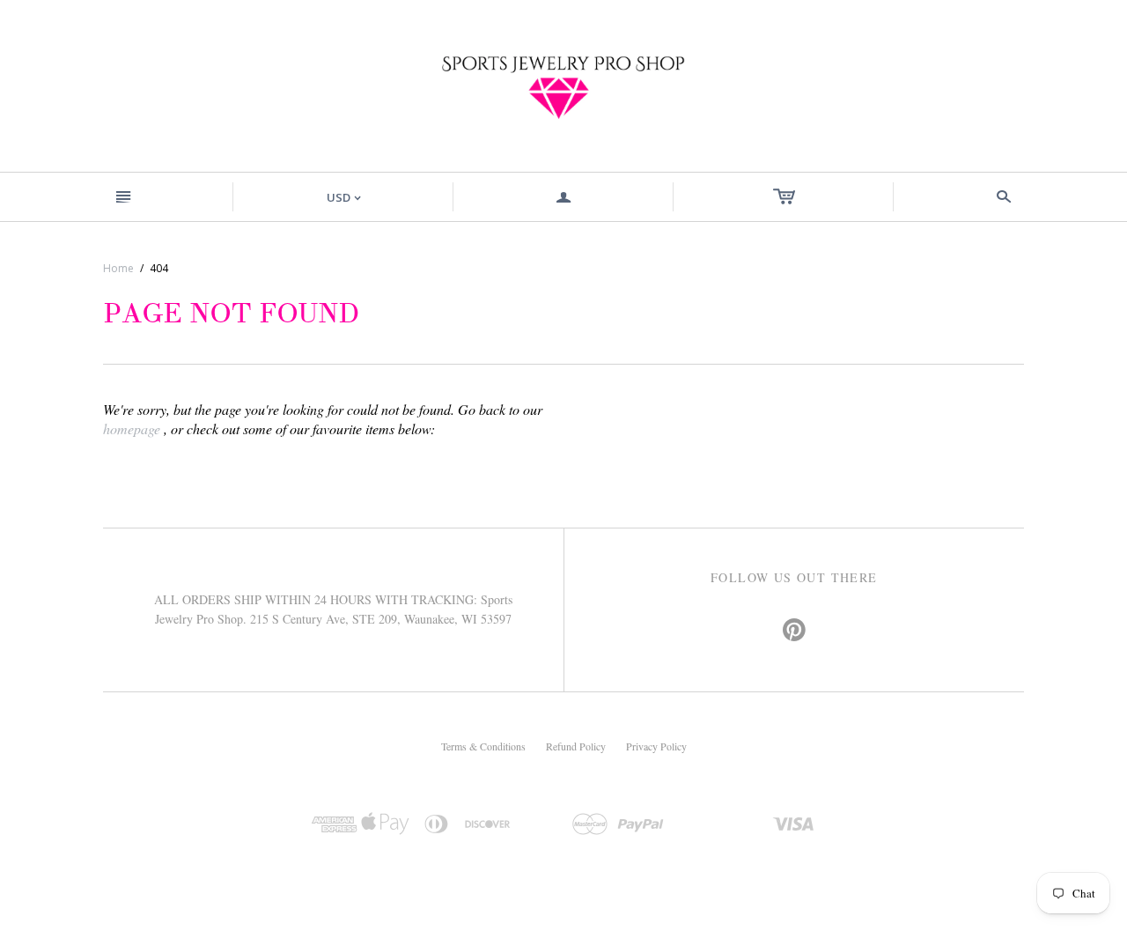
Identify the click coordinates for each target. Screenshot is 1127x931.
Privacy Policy (656, 746)
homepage (131, 428)
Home (118, 268)
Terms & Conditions (483, 746)
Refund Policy (576, 746)
